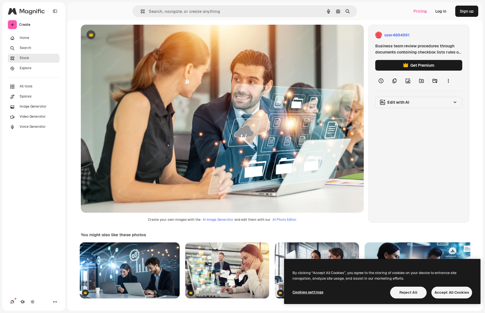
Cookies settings (307, 292)
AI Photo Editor (284, 219)
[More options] (448, 80)
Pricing (420, 11)
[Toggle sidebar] (55, 11)
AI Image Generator (218, 219)
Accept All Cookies (451, 292)
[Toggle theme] (32, 301)
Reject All (408, 292)
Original (117, 35)
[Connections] (12, 301)
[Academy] (22, 301)
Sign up (467, 11)
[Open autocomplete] (140, 11)
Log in (440, 11)
